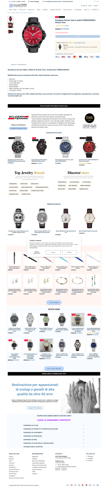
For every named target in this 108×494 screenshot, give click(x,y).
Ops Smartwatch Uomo (42, 187)
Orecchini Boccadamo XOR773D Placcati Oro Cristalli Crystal (46, 291)
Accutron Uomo (13, 187)
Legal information (37, 469)
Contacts (34, 473)
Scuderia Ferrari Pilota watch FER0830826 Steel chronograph (16, 160)
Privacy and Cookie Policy (39, 465)
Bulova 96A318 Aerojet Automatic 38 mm (66, 231)
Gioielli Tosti (18, 5)
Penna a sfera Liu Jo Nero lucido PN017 (14, 267)
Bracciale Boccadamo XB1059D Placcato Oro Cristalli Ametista (62, 291)
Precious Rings (86, 182)
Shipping (34, 458)
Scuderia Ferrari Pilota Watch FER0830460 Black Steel (39, 160)
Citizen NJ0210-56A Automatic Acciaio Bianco (30, 330)
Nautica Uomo (24, 190)
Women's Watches (85, 185)
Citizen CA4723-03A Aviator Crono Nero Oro (77, 354)
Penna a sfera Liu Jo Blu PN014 (77, 267)
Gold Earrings (61, 185)
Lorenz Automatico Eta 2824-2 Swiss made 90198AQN (78, 330)
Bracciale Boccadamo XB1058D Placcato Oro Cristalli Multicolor (78, 291)
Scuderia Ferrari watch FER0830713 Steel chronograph (88, 160)
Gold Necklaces (62, 182)
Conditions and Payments (39, 467)
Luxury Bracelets (74, 182)
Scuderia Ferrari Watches (18, 128)
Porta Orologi (12, 473)
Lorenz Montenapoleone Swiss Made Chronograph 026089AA (30, 356)
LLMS (33, 471)
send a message (34, 1)
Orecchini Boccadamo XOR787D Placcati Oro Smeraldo (94, 291)
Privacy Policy (33, 247)
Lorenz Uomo (12, 190)
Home (9, 12)
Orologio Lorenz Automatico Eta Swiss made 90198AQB (46, 355)
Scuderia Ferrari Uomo (37, 190)
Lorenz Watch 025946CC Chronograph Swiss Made (14, 356)
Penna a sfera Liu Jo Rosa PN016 (46, 267)
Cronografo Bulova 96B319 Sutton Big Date (62, 329)
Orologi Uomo (13, 183)
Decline (69, 252)
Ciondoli (11, 465)
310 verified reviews (79, 42)
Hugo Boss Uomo (13, 194)
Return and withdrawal (38, 461)
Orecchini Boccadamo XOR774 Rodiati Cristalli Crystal (14, 291)
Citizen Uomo (23, 183)
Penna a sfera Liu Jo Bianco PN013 (93, 267)
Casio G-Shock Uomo (26, 187)
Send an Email (61, 462)
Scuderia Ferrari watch (27, 12)
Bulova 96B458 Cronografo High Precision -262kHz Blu (94, 355)
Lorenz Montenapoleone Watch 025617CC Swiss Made (93, 330)
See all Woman (54, 302)
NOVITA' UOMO (54, 309)
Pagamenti (35, 456)
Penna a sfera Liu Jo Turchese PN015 (62, 267)
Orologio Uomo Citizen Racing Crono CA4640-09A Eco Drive (18, 231)
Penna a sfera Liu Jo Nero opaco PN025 (30, 267)
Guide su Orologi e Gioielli (16, 478)
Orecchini (11, 463)
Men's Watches (16, 12)
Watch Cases (61, 189)
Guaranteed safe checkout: (64, 54)
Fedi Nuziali (12, 467)
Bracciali (11, 458)
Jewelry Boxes (72, 189)
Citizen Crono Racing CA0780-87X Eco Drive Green (14, 330)
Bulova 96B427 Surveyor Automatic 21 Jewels (46, 329)
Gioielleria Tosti (26, 194)
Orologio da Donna (14, 469)
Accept (53, 252)
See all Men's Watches (54, 368)
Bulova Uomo (34, 183)
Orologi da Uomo (13, 471)
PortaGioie (12, 476)
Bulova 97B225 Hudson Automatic (88, 231)
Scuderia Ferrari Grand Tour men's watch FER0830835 (64, 160)
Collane (11, 456)
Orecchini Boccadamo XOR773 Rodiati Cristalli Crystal (30, 291)
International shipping (38, 463)
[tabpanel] (18, 223)
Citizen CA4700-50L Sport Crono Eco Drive (62, 354)
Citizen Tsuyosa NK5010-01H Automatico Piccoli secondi (42, 231)
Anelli (10, 461)
